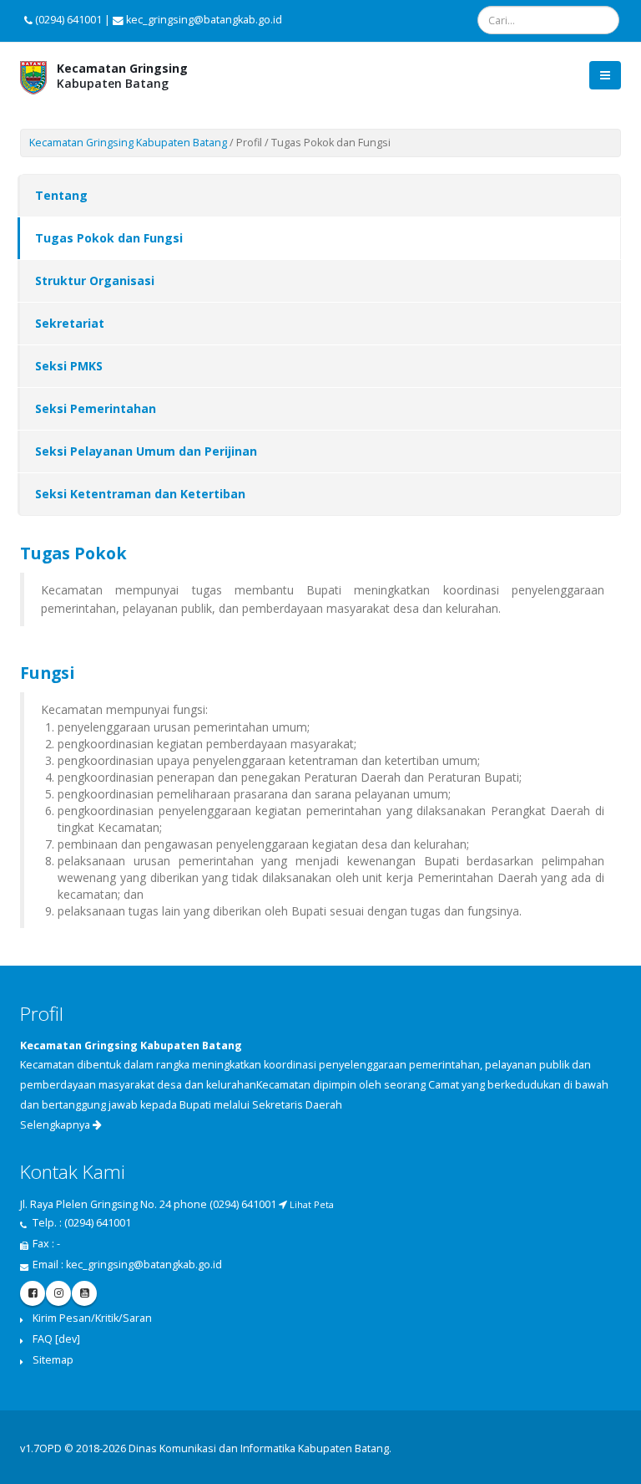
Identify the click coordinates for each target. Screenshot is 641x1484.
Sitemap (53, 1360)
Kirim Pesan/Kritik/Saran (92, 1318)
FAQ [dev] (56, 1339)
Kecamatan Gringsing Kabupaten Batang (128, 142)
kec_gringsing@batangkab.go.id (144, 1264)
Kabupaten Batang (122, 75)
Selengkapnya (56, 1125)
